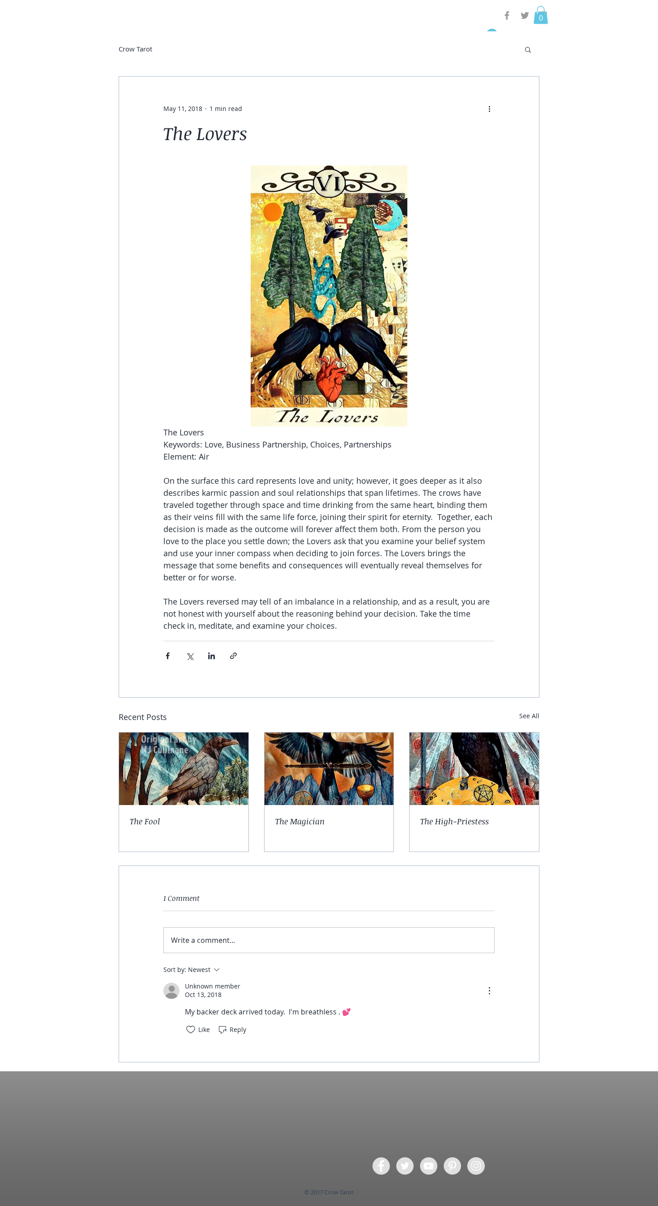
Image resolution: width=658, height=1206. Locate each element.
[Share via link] (233, 656)
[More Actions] (489, 990)
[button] (540, 15)
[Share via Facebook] (167, 656)
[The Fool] (183, 769)
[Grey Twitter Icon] (524, 15)
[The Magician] (329, 769)
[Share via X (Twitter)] (189, 656)
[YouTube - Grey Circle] (428, 1166)
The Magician (300, 821)
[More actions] (489, 108)
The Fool (145, 821)
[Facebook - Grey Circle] (381, 1166)
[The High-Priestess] (474, 769)
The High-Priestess (454, 821)
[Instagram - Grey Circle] (476, 1166)
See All (529, 716)
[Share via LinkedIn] (211, 656)
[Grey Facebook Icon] (507, 15)
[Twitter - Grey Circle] (405, 1166)
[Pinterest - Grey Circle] (452, 1166)
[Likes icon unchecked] (191, 1029)
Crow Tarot (135, 48)
